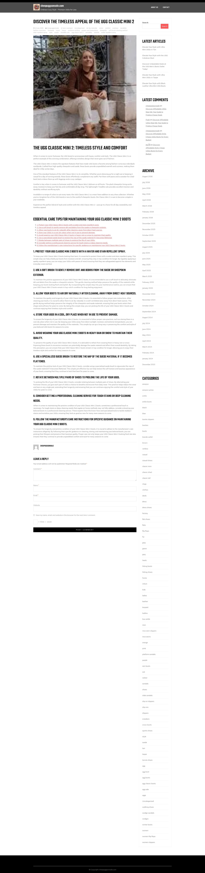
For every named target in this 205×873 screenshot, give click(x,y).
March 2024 (147, 347)
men (144, 625)
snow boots (147, 725)
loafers (145, 613)
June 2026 (146, 188)
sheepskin (103, 30)
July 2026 (146, 182)
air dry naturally (91, 28)
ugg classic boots (149, 783)
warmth (96, 32)
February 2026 (148, 212)
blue (144, 413)
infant (144, 584)
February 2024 (148, 353)
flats (144, 525)
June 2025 (146, 259)
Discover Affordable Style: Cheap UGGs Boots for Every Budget (157, 137)
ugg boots (146, 778)
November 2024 (148, 300)
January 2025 (147, 288)
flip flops (145, 531)
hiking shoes (147, 572)
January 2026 (147, 217)
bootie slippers (148, 419)
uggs (144, 795)
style (50, 32)
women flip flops (148, 836)
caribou (145, 449)
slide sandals (147, 695)
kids (144, 590)
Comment (37, 469)
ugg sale (145, 789)
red (143, 672)
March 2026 (147, 206)
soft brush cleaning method (118, 30)
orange (145, 642)
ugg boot (145, 772)
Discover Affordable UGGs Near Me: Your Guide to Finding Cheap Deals (156, 112)
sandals (145, 684)
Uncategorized (79, 28)
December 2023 (148, 364)
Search (145, 22)
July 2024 (146, 323)
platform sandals (149, 654)
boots (144, 431)
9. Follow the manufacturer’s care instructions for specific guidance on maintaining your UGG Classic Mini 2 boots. (81, 245)
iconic (58, 30)
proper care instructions (90, 30)
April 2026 (146, 200)
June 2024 (146, 329)
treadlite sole (65, 32)
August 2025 (147, 247)
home (144, 578)
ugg (143, 766)
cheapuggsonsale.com (52, 6)
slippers (145, 713)
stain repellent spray (40, 32)
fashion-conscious (39, 30)
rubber (144, 678)
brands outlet (147, 437)
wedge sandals (148, 813)
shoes (144, 689)
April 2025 (146, 270)
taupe (144, 754)
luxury (64, 30)
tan (143, 748)
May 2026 (146, 194)
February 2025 (148, 282)
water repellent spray (108, 32)
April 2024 (146, 341)
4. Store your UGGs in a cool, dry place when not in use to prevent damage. (66, 232)
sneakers (145, 719)
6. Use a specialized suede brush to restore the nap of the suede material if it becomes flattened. (74, 238)
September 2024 (149, 311)
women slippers (148, 842)
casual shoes (147, 460)
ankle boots (147, 402)
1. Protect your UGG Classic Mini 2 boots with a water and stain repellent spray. (68, 225)
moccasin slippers (149, 631)
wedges (145, 819)
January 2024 (147, 358)
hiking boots (147, 566)
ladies (144, 595)
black (144, 407)
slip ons (145, 707)
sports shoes (147, 731)
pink (144, 648)
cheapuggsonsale (53, 28)
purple (144, 660)
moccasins (146, 637)
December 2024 (148, 294)
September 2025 (149, 241)
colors (101, 28)
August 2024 (147, 317)
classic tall (146, 478)
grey (144, 554)
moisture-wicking (74, 30)
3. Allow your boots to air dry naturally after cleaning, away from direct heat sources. (69, 230)
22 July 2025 (39, 28)
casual (144, 454)
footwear (51, 30)
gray (144, 543)
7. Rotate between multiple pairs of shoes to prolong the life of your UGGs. (66, 240)
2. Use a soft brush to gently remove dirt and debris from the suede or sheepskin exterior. (71, 227)
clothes (145, 490)
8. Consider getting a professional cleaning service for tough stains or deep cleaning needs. (72, 243)
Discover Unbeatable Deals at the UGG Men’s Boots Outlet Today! (154, 66)
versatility (88, 32)
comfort (107, 28)
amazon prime (148, 390)
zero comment (67, 28)
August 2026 (147, 176)
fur (143, 537)
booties (145, 425)
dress (144, 501)
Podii (148, 120)
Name (36, 485)
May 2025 (146, 264)
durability (123, 28)
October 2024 (147, 306)
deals (144, 496)
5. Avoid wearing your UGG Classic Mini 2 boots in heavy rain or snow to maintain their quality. (74, 235)
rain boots (146, 666)
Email (35, 495)
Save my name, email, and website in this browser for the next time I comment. (65, 515)
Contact (166, 7)
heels (144, 560)
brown (144, 443)
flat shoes (146, 519)
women (145, 830)
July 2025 (146, 253)
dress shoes (147, 507)
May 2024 (146, 335)
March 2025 (147, 276)
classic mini (146, 466)
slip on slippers (148, 701)
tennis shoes (147, 760)
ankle (144, 396)
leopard (145, 607)
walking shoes (148, 807)
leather (145, 601)
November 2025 (148, 229)
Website (36, 505)
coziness (115, 28)
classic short (147, 472)
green (144, 548)
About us (154, 7)
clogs (144, 484)
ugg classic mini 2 (77, 32)
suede (56, 32)
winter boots (147, 825)
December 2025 (148, 223)
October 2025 (147, 235)
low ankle (146, 619)
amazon (145, 384)
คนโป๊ (148, 145)
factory (145, 513)
